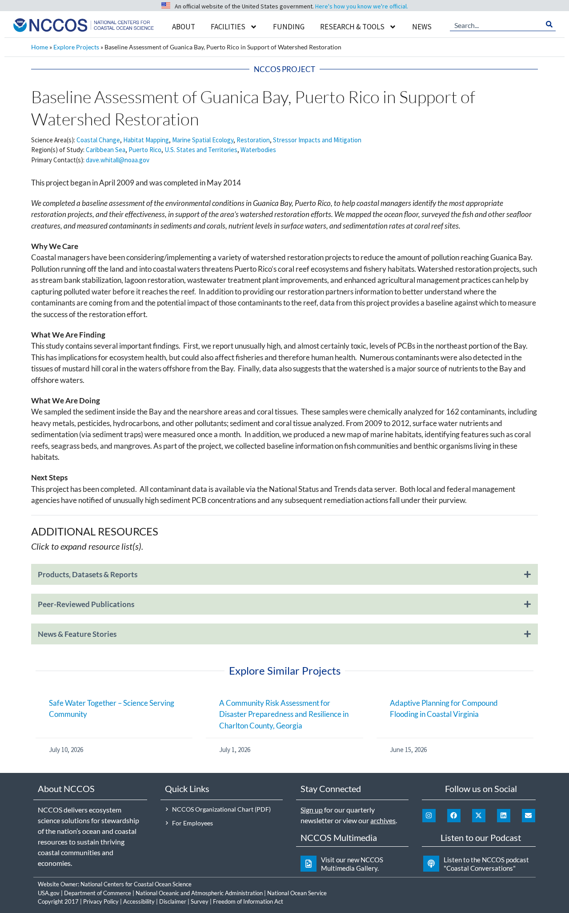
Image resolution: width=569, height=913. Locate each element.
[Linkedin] (503, 815)
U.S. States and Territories (200, 149)
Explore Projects (76, 47)
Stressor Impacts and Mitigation (317, 140)
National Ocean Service (297, 893)
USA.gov (49, 893)
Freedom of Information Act (248, 901)
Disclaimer (172, 901)
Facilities (228, 27)
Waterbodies (258, 149)
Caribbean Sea (105, 149)
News (422, 27)
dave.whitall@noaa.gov (117, 160)
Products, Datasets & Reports (87, 574)
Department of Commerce (97, 893)
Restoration (253, 140)
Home (39, 47)
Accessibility (139, 901)
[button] (284, 579)
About (183, 27)
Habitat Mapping (146, 140)
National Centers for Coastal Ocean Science (136, 884)
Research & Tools (352, 27)
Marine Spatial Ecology (202, 140)
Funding (289, 27)
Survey (199, 901)
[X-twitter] (478, 815)
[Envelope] (528, 815)
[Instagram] (429, 815)
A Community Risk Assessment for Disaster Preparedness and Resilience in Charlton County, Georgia (284, 714)
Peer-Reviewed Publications (86, 604)
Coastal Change (98, 140)
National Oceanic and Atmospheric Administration (199, 893)
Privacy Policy (101, 901)
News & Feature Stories (77, 634)
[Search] (549, 24)
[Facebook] (454, 815)
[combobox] (496, 24)
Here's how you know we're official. (361, 6)
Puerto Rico (144, 149)
